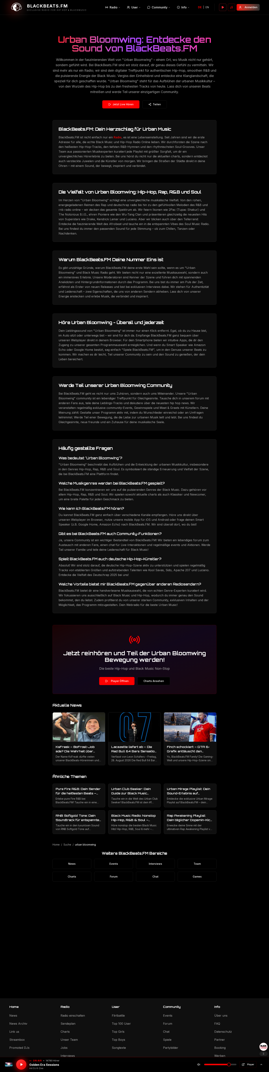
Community (159, 7)
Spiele (167, 1039)
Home (56, 844)
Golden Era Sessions (44, 1065)
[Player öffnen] (222, 7)
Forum (113, 876)
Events (113, 863)
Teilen (157, 104)
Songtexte (119, 1048)
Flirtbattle (118, 1015)
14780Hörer (52, 1060)
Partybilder (170, 1048)
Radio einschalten (73, 1015)
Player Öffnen (120, 680)
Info (184, 7)
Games (197, 876)
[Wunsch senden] (231, 7)
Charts (72, 876)
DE (200, 7)
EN (207, 7)
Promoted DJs (19, 1048)
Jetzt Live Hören (123, 104)
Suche (67, 844)
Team (197, 863)
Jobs (64, 1048)
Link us (14, 1031)
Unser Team (69, 1039)
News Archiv (18, 1023)
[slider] (229, 1064)
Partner (219, 1039)
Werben (219, 1056)
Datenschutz (223, 1031)
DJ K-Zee (38, 1068)
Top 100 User (121, 1023)
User (134, 7)
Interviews (155, 863)
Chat (155, 876)
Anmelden (251, 7)
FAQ (217, 1023)
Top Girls (118, 1031)
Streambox (17, 1039)
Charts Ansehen (153, 680)
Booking (220, 1048)
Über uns (220, 1015)
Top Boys (118, 1039)
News (72, 863)
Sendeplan (68, 1023)
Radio (113, 7)
